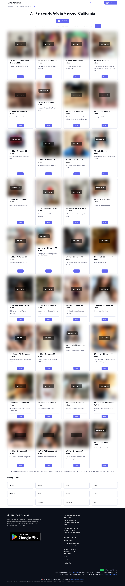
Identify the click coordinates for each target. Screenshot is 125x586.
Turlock (12, 485)
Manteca (12, 494)
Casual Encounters (63, 26)
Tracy (95, 494)
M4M (43, 26)
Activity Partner (88, 26)
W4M (35, 26)
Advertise (67, 560)
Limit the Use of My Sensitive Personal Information (70, 551)
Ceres (40, 485)
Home (11, 6)
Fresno (68, 494)
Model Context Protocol (77, 579)
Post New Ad (111, 3)
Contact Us (67, 563)
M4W (27, 26)
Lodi (95, 502)
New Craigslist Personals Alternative (72, 516)
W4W (50, 26)
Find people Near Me (96, 3)
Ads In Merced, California (23, 6)
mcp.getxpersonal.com (110, 574)
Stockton (40, 502)
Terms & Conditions (70, 537)
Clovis (39, 494)
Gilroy (11, 502)
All (98, 26)
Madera (68, 485)
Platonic (75, 26)
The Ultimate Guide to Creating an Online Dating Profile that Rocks (72, 530)
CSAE (65, 557)
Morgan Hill (69, 502)
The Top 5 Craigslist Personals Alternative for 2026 (72, 523)
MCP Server (76, 572)
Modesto (96, 485)
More (20, 77)
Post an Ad (64, 21)
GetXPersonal (14, 3)
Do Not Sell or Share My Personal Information (71, 545)
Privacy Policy (68, 540)
